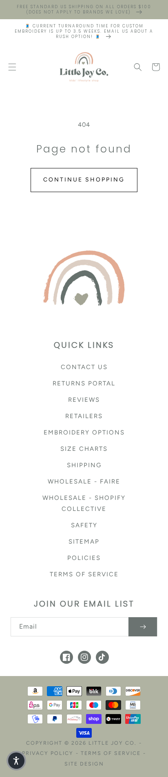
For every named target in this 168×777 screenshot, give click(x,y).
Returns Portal (84, 383)
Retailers (84, 416)
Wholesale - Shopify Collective (84, 503)
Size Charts (84, 448)
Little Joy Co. (112, 743)
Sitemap (84, 541)
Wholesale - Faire (84, 481)
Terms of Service (84, 574)
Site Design (84, 764)
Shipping (84, 465)
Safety (84, 525)
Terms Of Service (111, 753)
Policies (84, 558)
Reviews (84, 399)
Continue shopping (84, 179)
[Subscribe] (142, 626)
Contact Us (84, 367)
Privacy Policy (47, 753)
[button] (12, 67)
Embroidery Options (84, 432)
